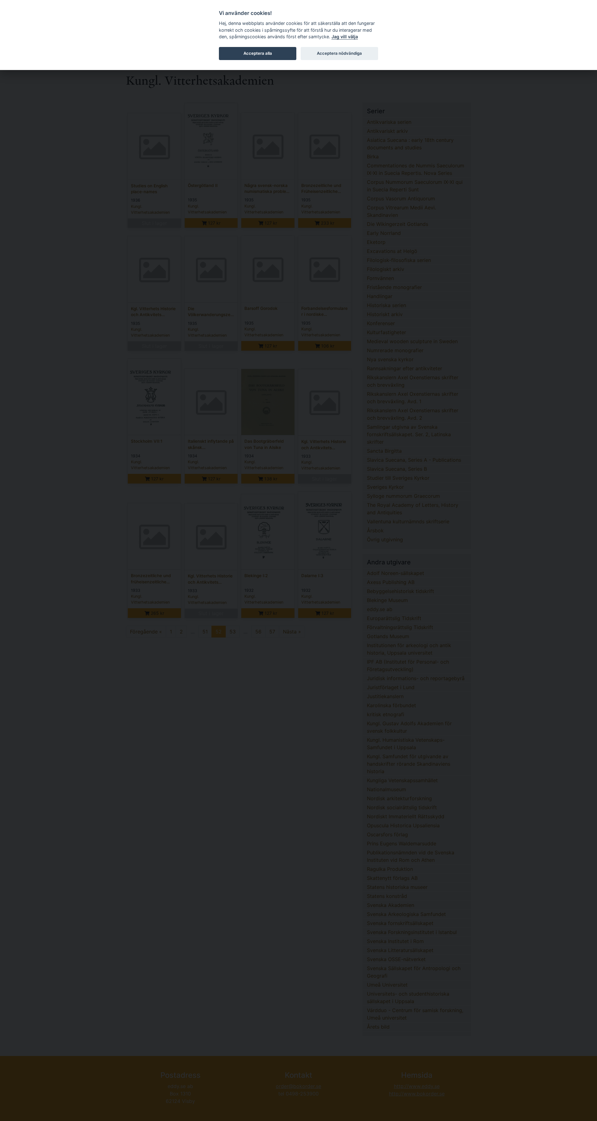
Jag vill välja (344, 36)
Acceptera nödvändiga (339, 53)
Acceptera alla (257, 53)
